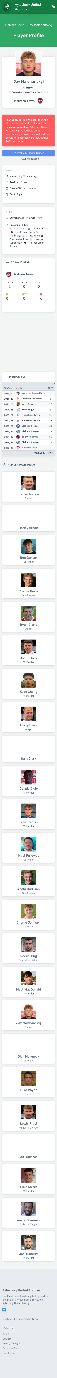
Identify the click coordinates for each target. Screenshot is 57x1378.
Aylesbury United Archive (21, 1290)
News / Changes (11, 1343)
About (5, 1333)
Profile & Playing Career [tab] (30, 152)
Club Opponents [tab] (30, 158)
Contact (6, 1338)
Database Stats (11, 1348)
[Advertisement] (28, 343)
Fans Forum (8, 1353)
